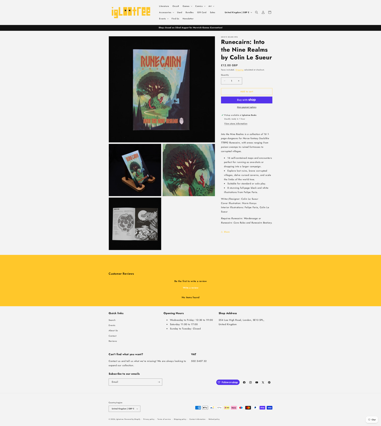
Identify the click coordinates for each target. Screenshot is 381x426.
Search (112, 320)
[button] (187, 6)
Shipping (239, 69)
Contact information (197, 419)
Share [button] (227, 231)
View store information (235, 123)
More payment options (246, 107)
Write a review (190, 287)
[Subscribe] (159, 382)
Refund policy (214, 419)
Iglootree (120, 419)
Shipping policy (180, 419)
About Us (113, 330)
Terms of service (164, 419)
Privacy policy (148, 419)
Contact (112, 335)
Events (112, 325)
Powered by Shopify (132, 419)
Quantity (225, 75)
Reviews (113, 341)
